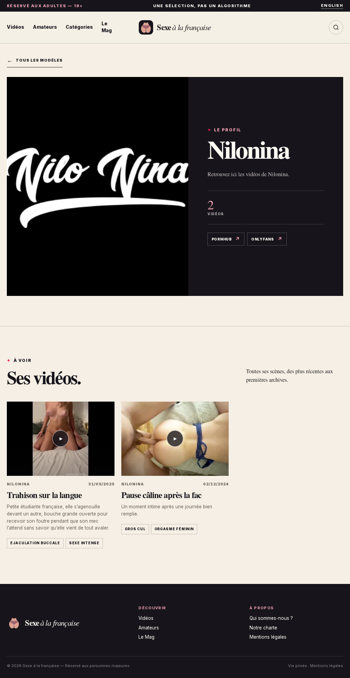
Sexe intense (84, 543)
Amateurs (45, 27)
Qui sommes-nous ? (271, 618)
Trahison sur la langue (44, 494)
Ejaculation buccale (35, 543)
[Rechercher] (336, 27)
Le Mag (107, 27)
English (332, 5)
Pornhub (227, 240)
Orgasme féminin (174, 529)
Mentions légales (268, 637)
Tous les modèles (35, 60)
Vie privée (297, 665)
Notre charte (263, 627)
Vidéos (15, 27)
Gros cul (135, 529)
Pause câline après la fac (161, 494)
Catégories (79, 27)
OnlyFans (269, 240)
